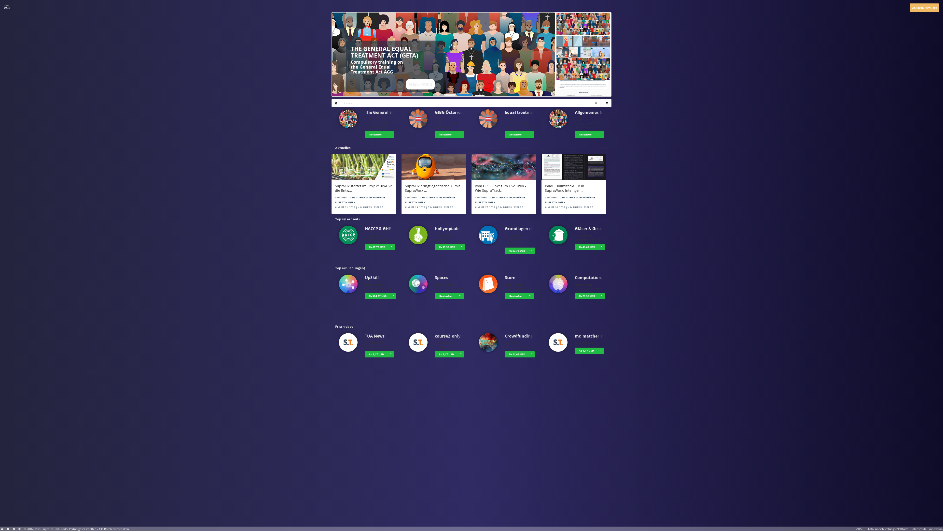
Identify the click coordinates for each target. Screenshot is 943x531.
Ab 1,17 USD (376, 354)
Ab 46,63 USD (587, 247)
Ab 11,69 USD (517, 354)
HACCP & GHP (378, 228)
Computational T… (593, 277)
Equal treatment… (523, 112)
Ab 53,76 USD (517, 250)
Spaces (441, 277)
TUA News (375, 336)
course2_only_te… (452, 336)
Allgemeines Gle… (592, 112)
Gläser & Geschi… (592, 228)
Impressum (936, 529)
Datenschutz (918, 529)
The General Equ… (382, 112)
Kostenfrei (375, 134)
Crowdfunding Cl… (523, 336)
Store (510, 277)
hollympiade (447, 228)
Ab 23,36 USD (587, 296)
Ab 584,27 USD (378, 296)
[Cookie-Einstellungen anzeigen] (14, 529)
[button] (390, 134)
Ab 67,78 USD (377, 247)
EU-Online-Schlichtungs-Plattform (886, 529)
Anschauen (420, 84)
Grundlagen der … (522, 228)
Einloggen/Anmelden (924, 7)
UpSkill (372, 277)
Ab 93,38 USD (447, 247)
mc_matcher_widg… (594, 336)
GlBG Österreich (450, 112)
